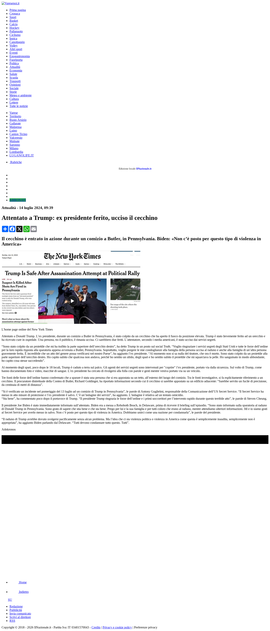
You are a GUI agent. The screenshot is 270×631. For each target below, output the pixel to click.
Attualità (14, 67)
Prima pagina (17, 10)
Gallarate (15, 123)
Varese (13, 112)
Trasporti (15, 81)
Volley (13, 45)
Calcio (13, 24)
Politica (14, 63)
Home (22, 582)
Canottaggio (17, 42)
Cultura (14, 99)
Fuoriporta (16, 59)
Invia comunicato (20, 613)
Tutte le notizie (18, 106)
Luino (13, 130)
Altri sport (15, 49)
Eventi (13, 52)
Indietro (23, 591)
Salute (13, 74)
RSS (12, 620)
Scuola (13, 77)
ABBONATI (17, 200)
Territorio (15, 116)
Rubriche (15, 162)
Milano (13, 148)
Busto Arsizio (17, 119)
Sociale (14, 88)
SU (10, 599)
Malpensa (15, 127)
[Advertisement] (31, 546)
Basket (13, 20)
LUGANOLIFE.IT (21, 155)
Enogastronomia (19, 56)
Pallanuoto (16, 31)
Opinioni (15, 84)
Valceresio (15, 137)
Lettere (13, 102)
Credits (96, 627)
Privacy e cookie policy (117, 627)
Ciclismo (15, 35)
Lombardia (16, 152)
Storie (13, 91)
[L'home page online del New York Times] (71, 322)
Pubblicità (15, 610)
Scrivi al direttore (20, 617)
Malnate (14, 141)
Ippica (13, 38)
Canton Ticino (18, 134)
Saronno (14, 144)
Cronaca (14, 13)
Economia (15, 70)
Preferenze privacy (145, 627)
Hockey (14, 27)
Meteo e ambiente (20, 95)
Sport (12, 17)
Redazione (16, 606)
